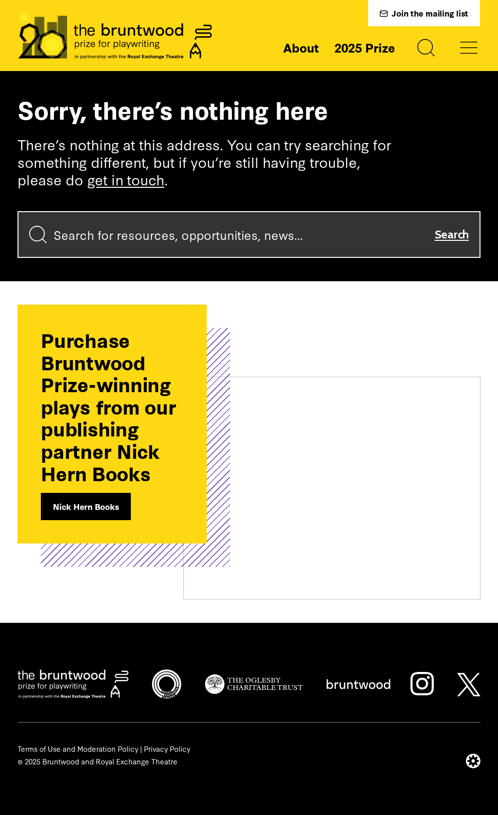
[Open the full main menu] (468, 47)
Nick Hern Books (86, 506)
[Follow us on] (422, 683)
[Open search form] (426, 47)
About (301, 47)
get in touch (125, 179)
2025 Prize (365, 47)
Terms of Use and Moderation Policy (78, 748)
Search (452, 234)
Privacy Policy (167, 748)
